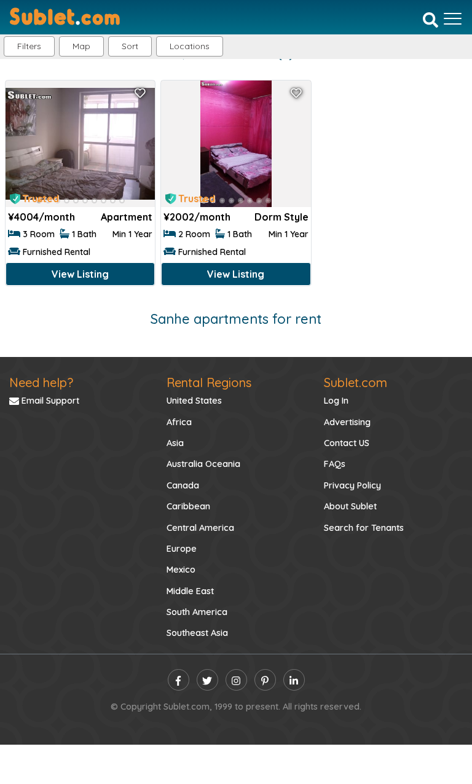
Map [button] (81, 46)
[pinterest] (265, 680)
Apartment (126, 217)
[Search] (430, 20)
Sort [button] (130, 46)
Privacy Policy (352, 485)
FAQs (334, 463)
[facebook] (178, 680)
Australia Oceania (203, 463)
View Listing (80, 274)
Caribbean (188, 506)
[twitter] (207, 680)
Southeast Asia (197, 632)
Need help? (41, 382)
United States (194, 400)
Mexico (181, 569)
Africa (179, 422)
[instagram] (236, 680)
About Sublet (350, 506)
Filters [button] (29, 46)
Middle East (190, 591)
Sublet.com (355, 382)
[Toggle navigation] (452, 18)
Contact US (346, 443)
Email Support (49, 400)
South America (197, 611)
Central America (200, 527)
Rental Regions (209, 382)
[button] (189, 46)
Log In (336, 400)
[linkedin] (294, 680)
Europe (182, 548)
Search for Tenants (364, 527)
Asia (175, 443)
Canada (183, 485)
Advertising (347, 422)
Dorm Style (281, 217)
